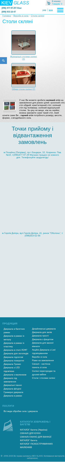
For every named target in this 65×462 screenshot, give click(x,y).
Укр (44, 10)
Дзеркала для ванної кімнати (42, 345)
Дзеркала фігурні (12, 388)
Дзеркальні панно (13, 385)
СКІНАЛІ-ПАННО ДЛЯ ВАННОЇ (35, 437)
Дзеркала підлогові (13, 357)
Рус (51, 10)
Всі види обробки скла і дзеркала (21, 411)
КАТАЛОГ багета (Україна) (33, 429)
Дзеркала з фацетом (42, 339)
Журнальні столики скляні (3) (23, 57)
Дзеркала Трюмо (12, 364)
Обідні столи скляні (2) (23, 89)
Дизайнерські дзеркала (44, 328)
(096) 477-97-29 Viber (12, 8)
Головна (6, 15)
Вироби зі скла (20, 15)
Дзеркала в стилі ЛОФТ (15, 350)
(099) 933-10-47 (9, 12)
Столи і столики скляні (43, 378)
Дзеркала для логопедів (16, 353)
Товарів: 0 (57, 4)
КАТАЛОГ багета (28, 440)
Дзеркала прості (40, 335)
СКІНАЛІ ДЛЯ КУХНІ (30, 433)
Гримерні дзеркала (13, 392)
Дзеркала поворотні (14, 360)
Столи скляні (37, 15)
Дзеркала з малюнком (15, 374)
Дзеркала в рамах (13, 395)
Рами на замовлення (43, 360)
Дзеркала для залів (42, 332)
